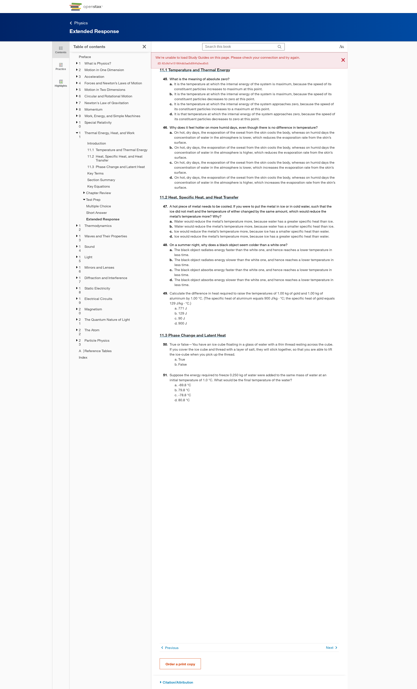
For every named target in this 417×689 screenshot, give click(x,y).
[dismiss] (343, 60)
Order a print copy (180, 664)
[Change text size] (342, 46)
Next (329, 647)
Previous (172, 648)
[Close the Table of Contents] (144, 46)
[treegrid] (110, 207)
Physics (81, 22)
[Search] (280, 47)
